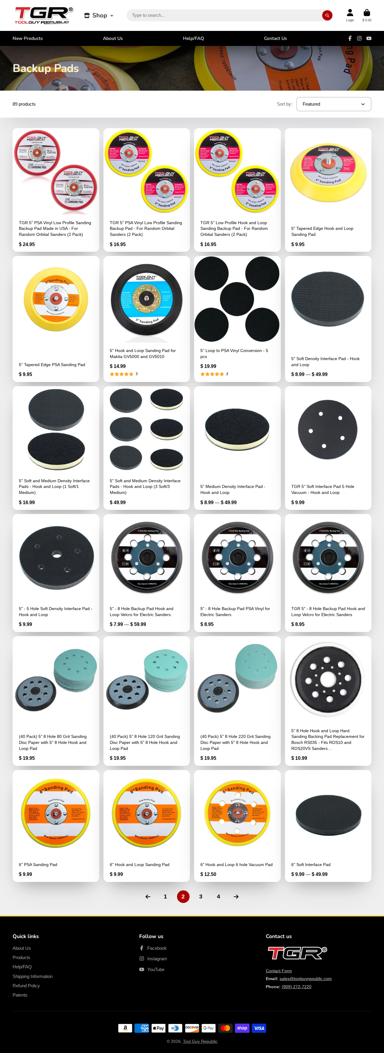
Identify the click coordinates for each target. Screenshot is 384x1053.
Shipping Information (32, 976)
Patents (20, 994)
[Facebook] (350, 38)
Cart (366, 15)
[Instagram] (359, 38)
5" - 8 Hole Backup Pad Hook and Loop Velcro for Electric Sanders (147, 573)
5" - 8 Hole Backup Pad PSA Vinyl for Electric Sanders (237, 573)
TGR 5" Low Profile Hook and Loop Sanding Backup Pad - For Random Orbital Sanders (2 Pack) (237, 190)
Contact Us (275, 38)
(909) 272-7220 (296, 986)
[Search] (327, 15)
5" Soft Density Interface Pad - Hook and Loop (328, 319)
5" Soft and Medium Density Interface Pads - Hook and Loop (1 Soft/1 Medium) (56, 448)
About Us (113, 38)
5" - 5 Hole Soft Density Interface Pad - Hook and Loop (56, 573)
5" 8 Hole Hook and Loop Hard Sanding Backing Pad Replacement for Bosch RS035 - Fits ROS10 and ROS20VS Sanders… (328, 701)
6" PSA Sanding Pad (56, 826)
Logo (44, 15)
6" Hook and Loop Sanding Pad (147, 826)
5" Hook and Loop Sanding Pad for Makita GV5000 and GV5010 (147, 319)
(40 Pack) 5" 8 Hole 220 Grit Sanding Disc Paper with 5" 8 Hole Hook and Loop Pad (237, 701)
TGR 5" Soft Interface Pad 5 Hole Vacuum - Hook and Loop (328, 448)
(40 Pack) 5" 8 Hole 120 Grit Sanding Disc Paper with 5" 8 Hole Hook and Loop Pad (147, 701)
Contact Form (279, 970)
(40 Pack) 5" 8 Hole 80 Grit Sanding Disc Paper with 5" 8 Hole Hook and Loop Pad (56, 701)
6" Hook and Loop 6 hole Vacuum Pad (237, 826)
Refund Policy (26, 985)
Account (350, 15)
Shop (99, 15)
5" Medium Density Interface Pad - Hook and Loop (237, 448)
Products (21, 957)
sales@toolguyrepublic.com (306, 978)
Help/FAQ (193, 38)
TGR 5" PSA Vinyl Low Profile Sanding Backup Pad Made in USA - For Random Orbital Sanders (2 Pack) (56, 190)
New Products (28, 38)
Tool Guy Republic (200, 1041)
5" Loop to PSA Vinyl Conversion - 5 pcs (237, 319)
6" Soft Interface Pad (328, 826)
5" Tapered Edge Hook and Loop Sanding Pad (328, 190)
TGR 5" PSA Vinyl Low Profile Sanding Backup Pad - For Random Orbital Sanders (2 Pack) (147, 190)
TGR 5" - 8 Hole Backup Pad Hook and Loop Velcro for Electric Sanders (328, 573)
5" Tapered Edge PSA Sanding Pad (56, 319)
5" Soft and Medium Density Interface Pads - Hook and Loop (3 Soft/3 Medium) (147, 448)
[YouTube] (369, 38)
